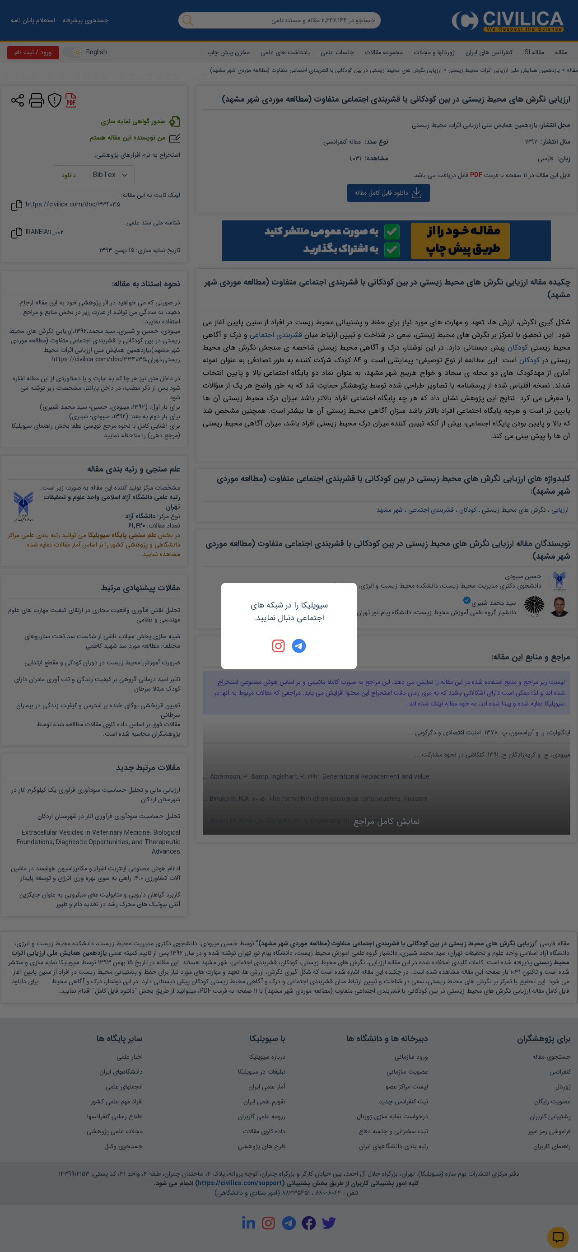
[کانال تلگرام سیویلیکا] (299, 646)
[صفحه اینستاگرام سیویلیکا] (279, 646)
